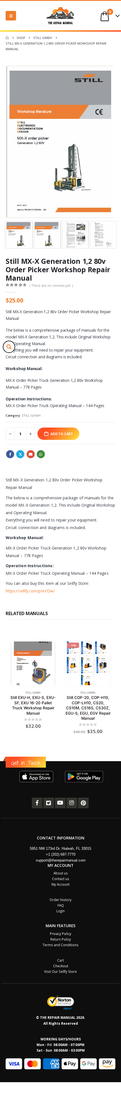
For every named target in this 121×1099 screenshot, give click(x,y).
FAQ (60, 905)
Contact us (60, 878)
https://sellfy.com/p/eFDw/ (30, 591)
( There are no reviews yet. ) (51, 285)
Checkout (60, 966)
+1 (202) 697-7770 (60, 854)
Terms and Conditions (60, 945)
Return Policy (60, 939)
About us (60, 873)
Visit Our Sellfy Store (60, 971)
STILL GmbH (31, 415)
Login (60, 911)
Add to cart (61, 433)
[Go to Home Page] (7, 38)
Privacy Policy (60, 933)
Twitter (20, 454)
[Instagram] (71, 803)
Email (30, 454)
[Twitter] (48, 803)
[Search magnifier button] (9, 347)
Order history (60, 899)
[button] (11, 15)
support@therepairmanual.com (61, 860)
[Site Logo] (60, 15)
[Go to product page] (33, 663)
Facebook (10, 454)
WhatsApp (40, 454)
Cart (60, 960)
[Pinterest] (83, 803)
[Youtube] (60, 803)
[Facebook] (37, 803)
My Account (60, 884)
